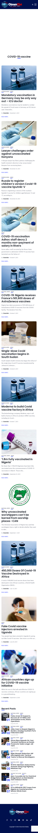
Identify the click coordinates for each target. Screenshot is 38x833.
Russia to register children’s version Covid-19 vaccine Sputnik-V (18, 184)
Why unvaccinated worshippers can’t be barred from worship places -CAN (15, 516)
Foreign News (5, 91)
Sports (24, 773)
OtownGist (6, 113)
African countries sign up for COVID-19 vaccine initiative (17, 682)
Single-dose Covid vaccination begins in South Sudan (15, 354)
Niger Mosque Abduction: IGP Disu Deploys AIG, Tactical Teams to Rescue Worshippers (23, 755)
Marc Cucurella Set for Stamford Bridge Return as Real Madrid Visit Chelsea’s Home (23, 778)
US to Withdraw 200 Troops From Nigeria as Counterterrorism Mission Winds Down (23, 789)
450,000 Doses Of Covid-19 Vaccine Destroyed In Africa (18, 573)
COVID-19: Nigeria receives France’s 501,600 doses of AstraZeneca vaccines (18, 298)
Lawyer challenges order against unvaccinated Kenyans (17, 154)
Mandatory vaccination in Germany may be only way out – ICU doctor (18, 98)
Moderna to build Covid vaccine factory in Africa (17, 408)
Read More (4, 116)
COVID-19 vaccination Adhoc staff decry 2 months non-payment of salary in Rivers (17, 241)
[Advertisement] (19, 29)
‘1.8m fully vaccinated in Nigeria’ (17, 460)
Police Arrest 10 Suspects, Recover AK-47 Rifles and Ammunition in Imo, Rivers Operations (21, 718)
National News (5, 291)
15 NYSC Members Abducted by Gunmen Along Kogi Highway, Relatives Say (23, 766)
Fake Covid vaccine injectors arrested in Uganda (14, 629)
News (11, 91)
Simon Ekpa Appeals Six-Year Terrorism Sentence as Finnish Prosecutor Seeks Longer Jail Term (22, 743)
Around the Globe (16, 773)
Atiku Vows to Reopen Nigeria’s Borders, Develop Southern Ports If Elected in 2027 (23, 731)
